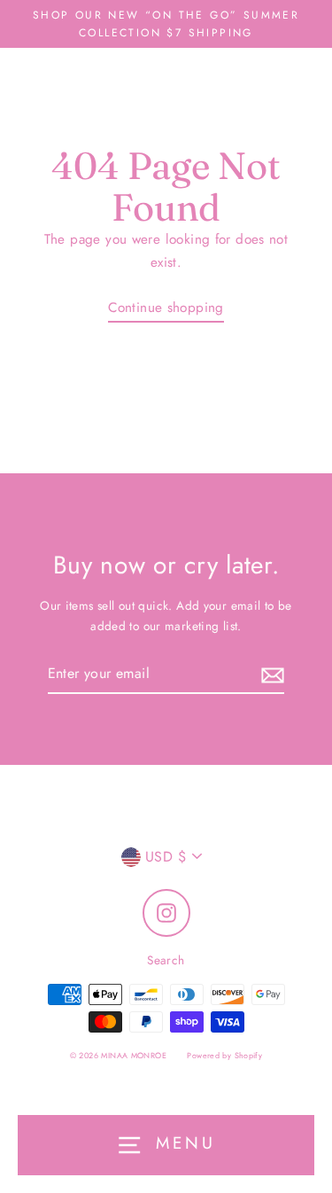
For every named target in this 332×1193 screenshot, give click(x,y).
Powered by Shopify (224, 1055)
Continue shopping (166, 307)
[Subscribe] (270, 674)
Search (165, 960)
